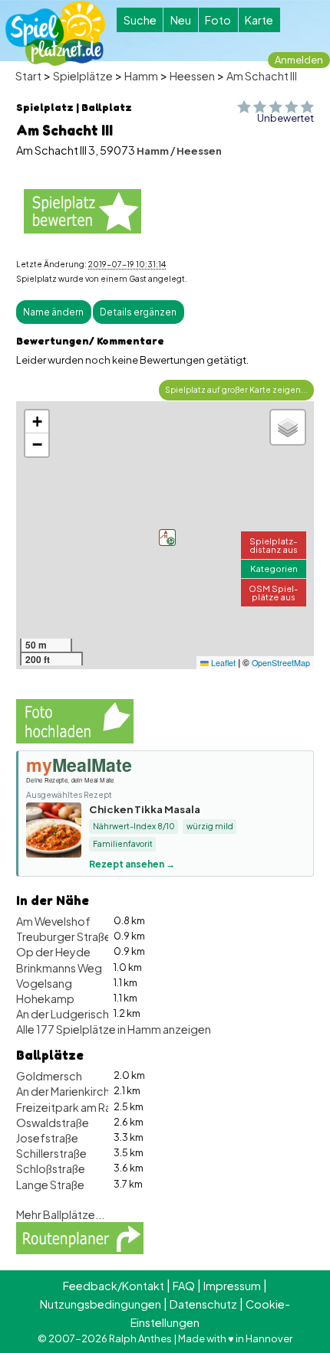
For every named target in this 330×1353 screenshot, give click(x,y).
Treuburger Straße (63, 936)
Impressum (232, 1286)
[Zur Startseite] (55, 33)
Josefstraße (47, 1138)
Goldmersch (49, 1076)
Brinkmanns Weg (59, 968)
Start (28, 76)
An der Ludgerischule (70, 1014)
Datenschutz (203, 1304)
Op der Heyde (53, 952)
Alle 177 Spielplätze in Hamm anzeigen (113, 1029)
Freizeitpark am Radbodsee (88, 1107)
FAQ (184, 1286)
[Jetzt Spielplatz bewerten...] (82, 211)
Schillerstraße (51, 1153)
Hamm (141, 76)
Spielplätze (83, 76)
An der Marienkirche (66, 1091)
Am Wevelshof (53, 921)
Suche (140, 20)
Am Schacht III (261, 76)
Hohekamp (45, 998)
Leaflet (222, 662)
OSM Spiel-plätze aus (274, 592)
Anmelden (299, 60)
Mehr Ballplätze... (60, 1214)
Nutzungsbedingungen (100, 1304)
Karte (259, 20)
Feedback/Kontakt (113, 1286)
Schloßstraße (50, 1168)
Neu (180, 20)
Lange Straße (50, 1184)
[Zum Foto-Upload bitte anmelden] (75, 720)
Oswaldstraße (52, 1122)
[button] (167, 537)
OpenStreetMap (281, 662)
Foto (218, 20)
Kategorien (274, 568)
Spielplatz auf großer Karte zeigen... (236, 389)
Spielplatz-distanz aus (273, 544)
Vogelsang (44, 983)
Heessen (192, 76)
